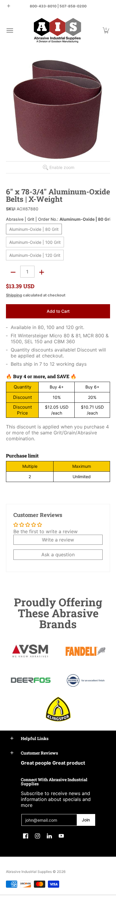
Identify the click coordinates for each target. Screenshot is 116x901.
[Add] (42, 272)
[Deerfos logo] (30, 680)
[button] (9, 30)
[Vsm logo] (30, 651)
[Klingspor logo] (58, 709)
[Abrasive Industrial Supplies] (57, 30)
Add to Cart (58, 311)
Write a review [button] (58, 540)
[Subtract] (13, 272)
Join (86, 819)
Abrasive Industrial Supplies (29, 871)
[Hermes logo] (85, 680)
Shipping (14, 295)
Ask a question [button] (58, 554)
